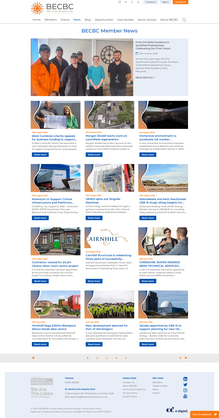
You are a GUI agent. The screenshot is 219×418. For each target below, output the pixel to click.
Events (65, 19)
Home (37, 19)
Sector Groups (147, 19)
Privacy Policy (130, 393)
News (77, 19)
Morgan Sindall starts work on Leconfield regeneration (106, 137)
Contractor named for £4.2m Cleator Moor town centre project (55, 264)
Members (51, 19)
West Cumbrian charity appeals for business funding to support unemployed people (53, 137)
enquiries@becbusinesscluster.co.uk (88, 397)
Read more (40, 154)
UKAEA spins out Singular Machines (103, 200)
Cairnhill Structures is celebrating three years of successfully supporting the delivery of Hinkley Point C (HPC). (109, 257)
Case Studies (125, 19)
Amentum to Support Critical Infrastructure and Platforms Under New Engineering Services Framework (54, 201)
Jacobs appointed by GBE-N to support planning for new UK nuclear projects (160, 327)
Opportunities (104, 19)
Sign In (165, 2)
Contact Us (151, 2)
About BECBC (169, 19)
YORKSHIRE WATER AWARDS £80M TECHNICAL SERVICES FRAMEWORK (159, 264)
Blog (88, 19)
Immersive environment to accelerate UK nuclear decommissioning (157, 137)
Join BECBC (180, 2)
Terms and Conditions (134, 389)
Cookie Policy (130, 396)
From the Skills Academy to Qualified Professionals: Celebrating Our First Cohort (153, 45)
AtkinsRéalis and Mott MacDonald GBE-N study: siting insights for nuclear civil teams (162, 201)
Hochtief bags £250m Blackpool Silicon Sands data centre (54, 327)
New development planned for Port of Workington (107, 327)
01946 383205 (72, 382)
